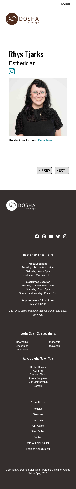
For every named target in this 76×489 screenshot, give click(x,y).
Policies (38, 409)
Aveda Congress (38, 378)
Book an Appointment (38, 448)
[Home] (22, 19)
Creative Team (38, 374)
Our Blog (38, 370)
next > (61, 170)
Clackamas (22, 345)
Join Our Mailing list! (38, 443)
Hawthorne (22, 341)
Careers (38, 385)
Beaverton (54, 345)
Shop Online (38, 431)
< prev (44, 170)
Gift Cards (38, 426)
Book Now (45, 140)
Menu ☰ (67, 4)
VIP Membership (38, 381)
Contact (38, 437)
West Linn (22, 349)
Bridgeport (54, 341)
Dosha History (38, 367)
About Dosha (38, 402)
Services (38, 414)
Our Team (38, 420)
